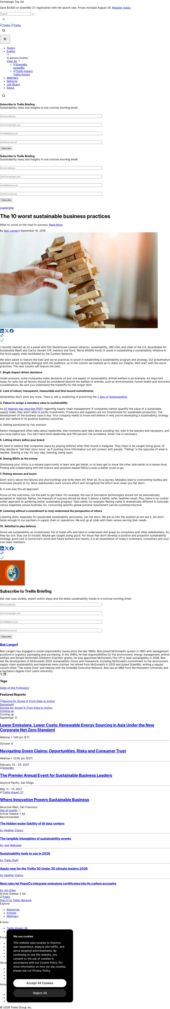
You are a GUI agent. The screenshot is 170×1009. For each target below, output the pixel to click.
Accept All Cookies (39, 983)
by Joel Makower (11, 845)
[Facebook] (12, 331)
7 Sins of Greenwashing (112, 396)
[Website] (85, 338)
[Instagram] (6, 988)
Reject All (40, 993)
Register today (121, 7)
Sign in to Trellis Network (16, 900)
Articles (11, 912)
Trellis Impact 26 (17, 928)
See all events (9, 810)
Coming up (7, 711)
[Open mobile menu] (5, 39)
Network (12, 81)
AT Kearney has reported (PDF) (23, 408)
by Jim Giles (8, 890)
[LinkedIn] (2, 331)
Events (11, 51)
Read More (56, 224)
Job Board (13, 84)
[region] (40, 965)
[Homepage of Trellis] (5, 897)
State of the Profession (14, 687)
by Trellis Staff (9, 860)
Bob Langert (12, 230)
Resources (13, 909)
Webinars (12, 77)
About (10, 87)
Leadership (7, 207)
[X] (7, 331)
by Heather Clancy (11, 830)
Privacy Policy (41, 970)
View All (12, 61)
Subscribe (6, 148)
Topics (11, 48)
